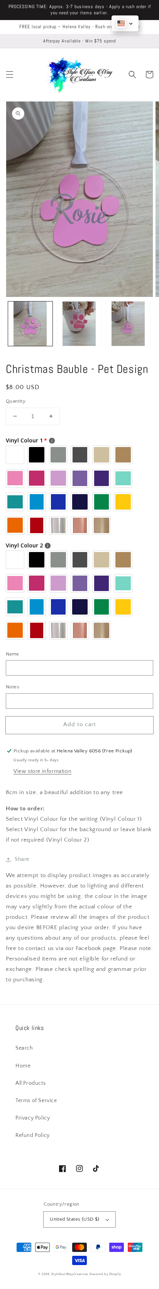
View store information (42, 771)
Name (12, 654)
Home (22, 1066)
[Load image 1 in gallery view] (30, 323)
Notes (12, 686)
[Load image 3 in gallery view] (128, 323)
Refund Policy (32, 1135)
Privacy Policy (32, 1118)
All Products (30, 1083)
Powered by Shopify (105, 1274)
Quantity (15, 401)
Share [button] (22, 859)
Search (24, 1048)
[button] (9, 74)
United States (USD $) (74, 1219)
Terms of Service (36, 1101)
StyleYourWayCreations (69, 1274)
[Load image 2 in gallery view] (79, 323)
